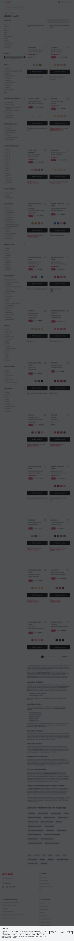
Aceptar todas (69, 932)
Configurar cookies (53, 932)
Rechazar (61, 932)
